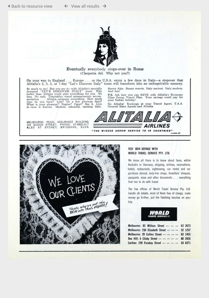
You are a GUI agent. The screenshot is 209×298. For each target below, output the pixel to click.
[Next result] (104, 6)
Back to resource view (32, 6)
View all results (85, 6)
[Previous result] (66, 6)
